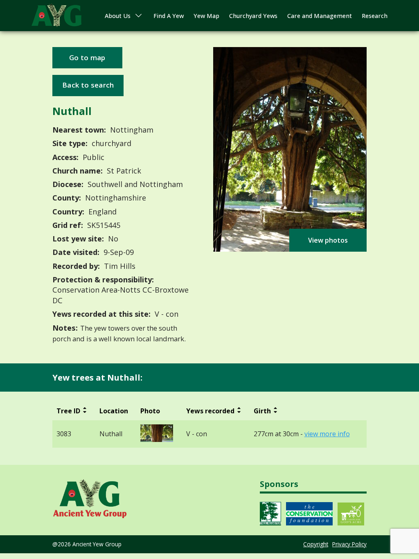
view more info (327, 434)
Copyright (315, 544)
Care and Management (319, 16)
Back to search (88, 85)
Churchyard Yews (253, 16)
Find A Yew (168, 16)
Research (374, 16)
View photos (328, 240)
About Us (118, 16)
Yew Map (206, 16)
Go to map (87, 57)
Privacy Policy (349, 544)
